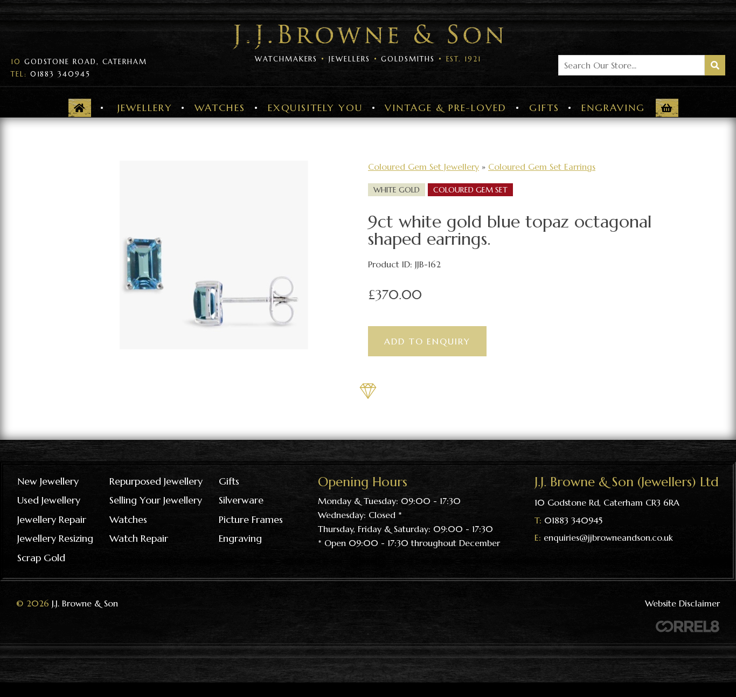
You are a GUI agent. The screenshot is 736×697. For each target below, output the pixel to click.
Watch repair (138, 538)
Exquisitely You (315, 107)
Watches (220, 107)
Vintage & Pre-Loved (445, 107)
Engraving (612, 107)
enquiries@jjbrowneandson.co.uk (608, 537)
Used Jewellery (48, 500)
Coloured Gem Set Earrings (541, 166)
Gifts (544, 107)
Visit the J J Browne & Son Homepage (368, 37)
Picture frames (251, 519)
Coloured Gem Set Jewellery (423, 166)
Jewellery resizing (55, 538)
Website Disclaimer (682, 603)
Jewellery (144, 107)
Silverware (241, 500)
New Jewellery (48, 481)
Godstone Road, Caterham (79, 62)
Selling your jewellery (155, 500)
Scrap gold (41, 557)
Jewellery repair (51, 519)
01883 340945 (51, 74)
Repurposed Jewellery (156, 481)
